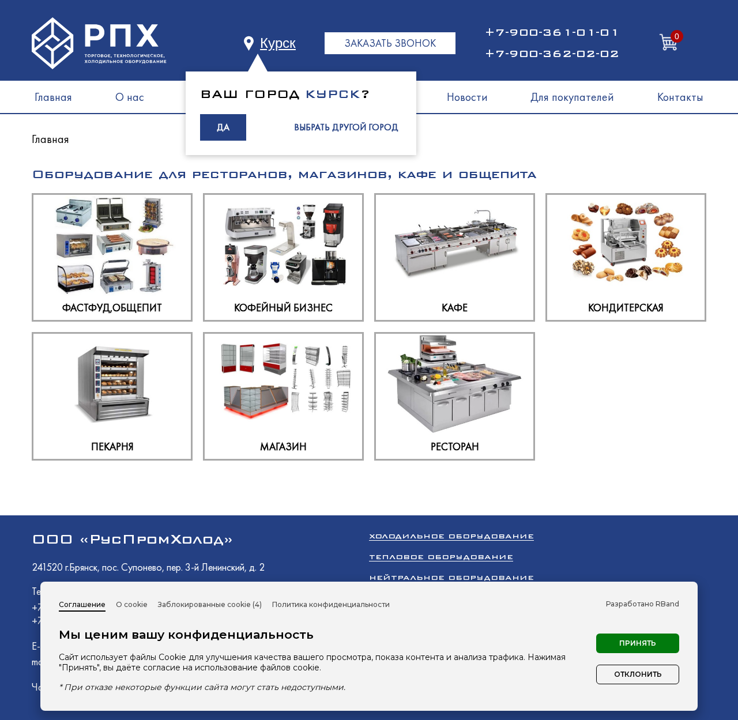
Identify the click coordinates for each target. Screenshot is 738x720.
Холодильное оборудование (451, 535)
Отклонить (638, 674)
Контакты (680, 96)
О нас (129, 96)
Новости (467, 96)
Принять (637, 643)
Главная (53, 96)
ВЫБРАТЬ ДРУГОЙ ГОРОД (346, 127)
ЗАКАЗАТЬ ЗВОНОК (390, 43)
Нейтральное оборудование (451, 577)
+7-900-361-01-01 (551, 32)
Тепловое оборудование (441, 556)
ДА (223, 127)
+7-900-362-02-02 (551, 53)
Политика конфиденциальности (331, 604)
